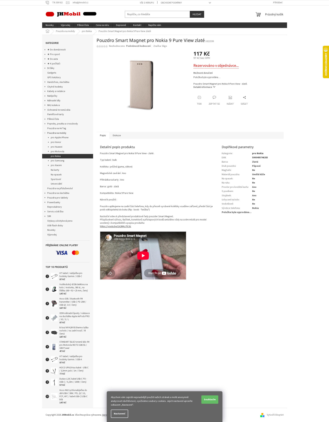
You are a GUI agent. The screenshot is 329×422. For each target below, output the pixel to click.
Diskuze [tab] (117, 135)
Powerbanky (53, 202)
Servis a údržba (55, 211)
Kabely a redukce (56, 91)
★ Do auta (52, 59)
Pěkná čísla (53, 119)
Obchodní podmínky (171, 2)
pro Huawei (56, 147)
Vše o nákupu (147, 2)
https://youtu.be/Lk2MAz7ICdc (115, 226)
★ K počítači (53, 63)
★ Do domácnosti (56, 49)
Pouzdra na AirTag (56, 128)
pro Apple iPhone (60, 137)
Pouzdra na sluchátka (58, 193)
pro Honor (56, 142)
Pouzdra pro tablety (57, 198)
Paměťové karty (55, 114)
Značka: (160, 46)
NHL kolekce (53, 105)
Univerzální (56, 184)
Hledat (197, 14)
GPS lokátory (54, 77)
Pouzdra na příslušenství (60, 188)
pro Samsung (57, 160)
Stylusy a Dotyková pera (59, 221)
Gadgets (51, 73)
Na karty (55, 170)
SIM (49, 216)
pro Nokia (56, 156)
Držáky (50, 68)
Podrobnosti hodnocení (138, 46)
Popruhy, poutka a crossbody (62, 123)
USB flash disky (55, 225)
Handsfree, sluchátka (58, 82)
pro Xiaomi (56, 165)
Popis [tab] (103, 135)
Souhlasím (210, 399)
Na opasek (56, 174)
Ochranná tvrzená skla (58, 110)
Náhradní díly (53, 100)
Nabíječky (52, 96)
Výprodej (52, 234)
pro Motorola (57, 151)
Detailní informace (202, 87)
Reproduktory (54, 207)
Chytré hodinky (55, 87)
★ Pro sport (53, 54)
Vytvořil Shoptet (275, 415)
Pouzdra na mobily (56, 133)
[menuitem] (49, 25)
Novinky (51, 230)
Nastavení (119, 413)
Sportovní (56, 179)
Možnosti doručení (203, 73)
